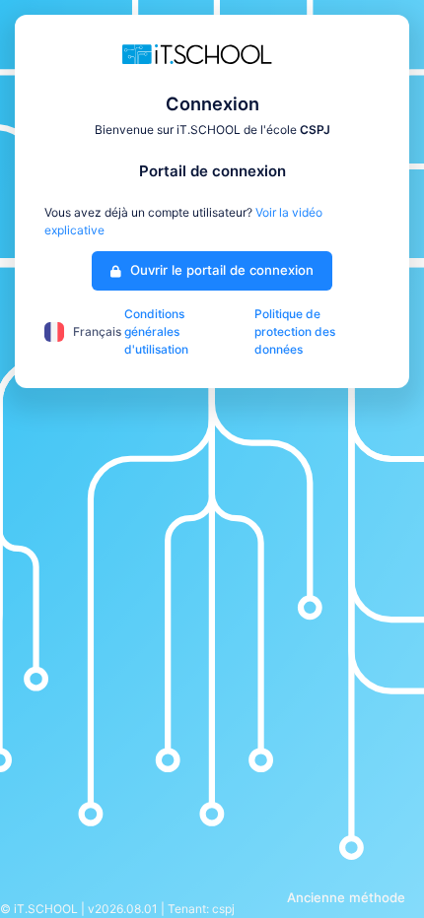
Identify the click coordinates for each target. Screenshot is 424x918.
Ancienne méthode (346, 897)
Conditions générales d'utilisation (156, 331)
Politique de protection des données (294, 331)
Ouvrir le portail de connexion (220, 270)
